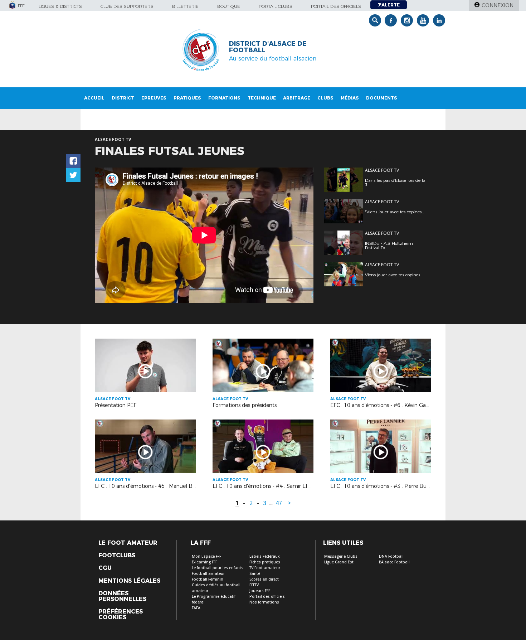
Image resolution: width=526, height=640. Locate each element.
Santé (254, 573)
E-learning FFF (204, 562)
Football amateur (208, 573)
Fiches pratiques (264, 562)
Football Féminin (207, 579)
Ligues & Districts (60, 6)
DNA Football (391, 556)
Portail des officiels (336, 6)
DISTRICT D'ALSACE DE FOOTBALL (268, 47)
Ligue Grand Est (339, 562)
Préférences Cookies (120, 614)
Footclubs (116, 555)
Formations (224, 98)
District (123, 98)
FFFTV (254, 585)
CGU (105, 568)
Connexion (497, 5)
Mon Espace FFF (206, 556)
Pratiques (187, 98)
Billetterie (185, 6)
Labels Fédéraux (264, 556)
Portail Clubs (275, 6)
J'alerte (389, 5)
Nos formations (264, 602)
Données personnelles (122, 596)
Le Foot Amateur (127, 543)
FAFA (196, 608)
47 (279, 503)
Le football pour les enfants (217, 568)
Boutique (228, 6)
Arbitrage (296, 98)
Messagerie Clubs (340, 556)
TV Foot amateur (264, 568)
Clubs (325, 98)
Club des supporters (127, 6)
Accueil (94, 98)
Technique (262, 98)
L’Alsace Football (394, 562)
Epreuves (153, 98)
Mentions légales (129, 581)
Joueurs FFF (259, 590)
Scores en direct (264, 579)
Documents (381, 98)
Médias (350, 98)
